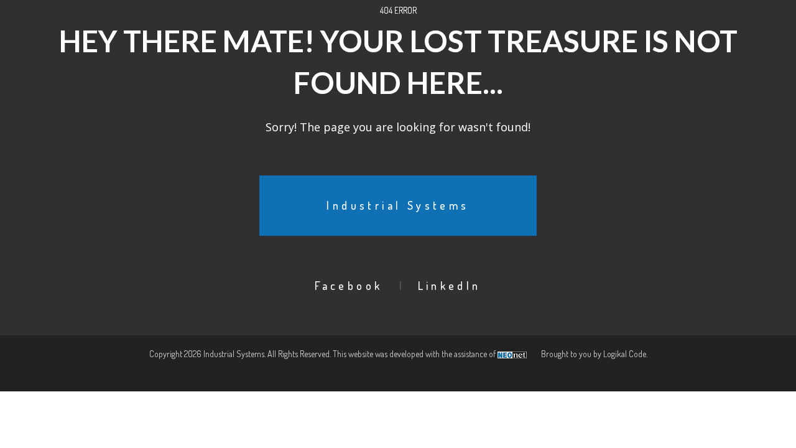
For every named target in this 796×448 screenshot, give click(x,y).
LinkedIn (449, 285)
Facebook (348, 285)
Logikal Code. (625, 353)
